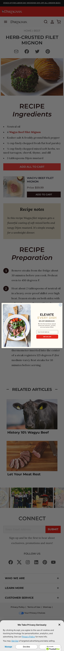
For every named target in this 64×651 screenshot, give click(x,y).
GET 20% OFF (47, 336)
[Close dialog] (60, 304)
